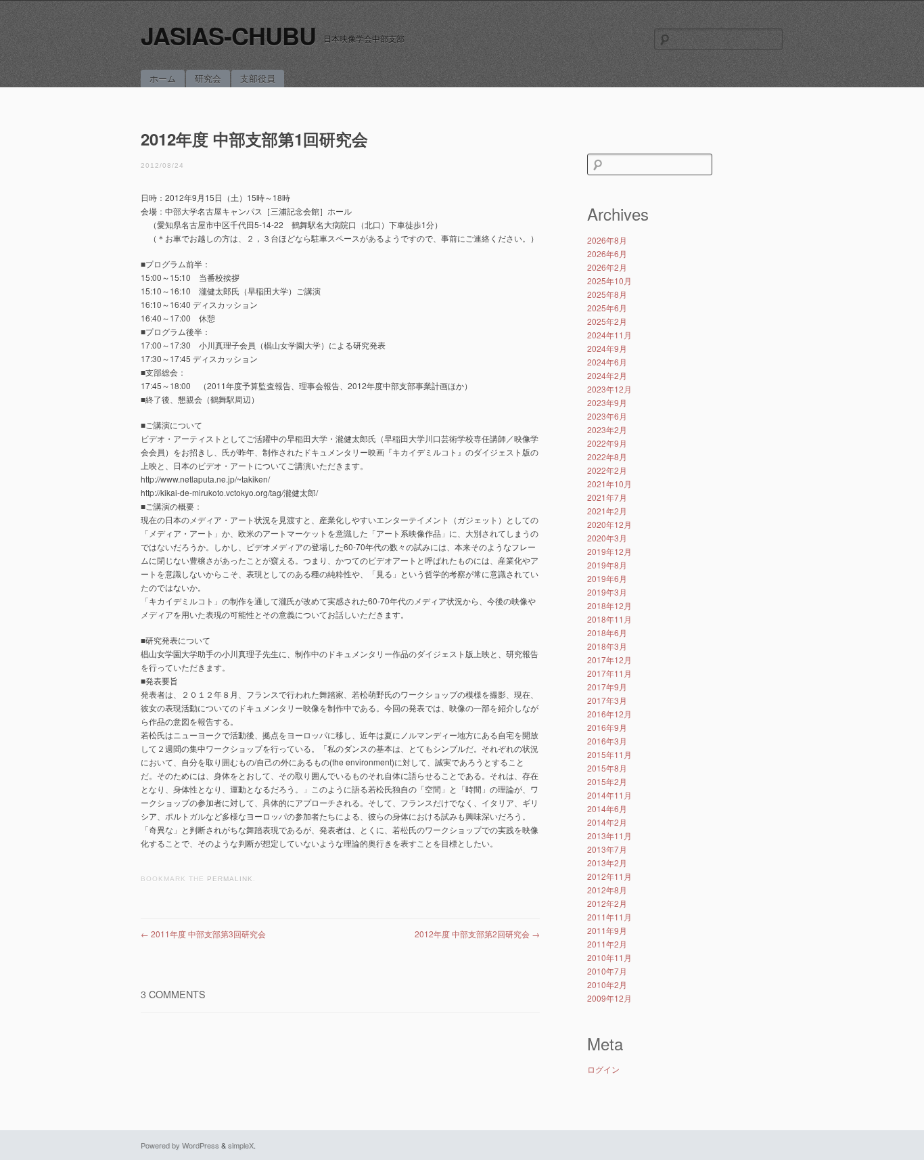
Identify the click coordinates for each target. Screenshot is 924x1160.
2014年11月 (609, 795)
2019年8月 (607, 565)
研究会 (208, 78)
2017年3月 (607, 700)
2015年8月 (607, 768)
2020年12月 (609, 524)
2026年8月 (607, 240)
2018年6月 (607, 632)
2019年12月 (609, 551)
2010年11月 (609, 957)
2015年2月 (607, 781)
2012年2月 (607, 903)
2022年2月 (607, 470)
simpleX (241, 1145)
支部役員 (257, 78)
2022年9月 (607, 443)
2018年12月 (609, 605)
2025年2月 (607, 321)
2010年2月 (607, 984)
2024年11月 (609, 334)
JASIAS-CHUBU (228, 35)
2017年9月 (607, 686)
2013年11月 (609, 835)
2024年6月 (607, 361)
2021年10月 (609, 483)
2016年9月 (607, 727)
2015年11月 (609, 754)
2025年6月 (607, 307)
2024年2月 (607, 375)
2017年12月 (609, 659)
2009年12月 (609, 998)
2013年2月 (607, 862)
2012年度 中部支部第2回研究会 (477, 933)
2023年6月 (607, 416)
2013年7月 (607, 849)
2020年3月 (607, 537)
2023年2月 (607, 429)
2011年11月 (609, 916)
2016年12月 (609, 713)
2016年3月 (607, 740)
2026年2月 (607, 267)
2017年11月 (609, 673)
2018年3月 (607, 646)
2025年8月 (607, 294)
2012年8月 (607, 889)
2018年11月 (609, 619)
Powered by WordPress (180, 1145)
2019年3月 (607, 592)
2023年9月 (607, 402)
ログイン (603, 1069)
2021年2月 (607, 510)
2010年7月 (607, 971)
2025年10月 (609, 280)
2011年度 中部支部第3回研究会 (203, 933)
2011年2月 (607, 944)
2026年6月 (607, 253)
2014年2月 (607, 822)
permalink (230, 879)
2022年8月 (607, 456)
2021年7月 (607, 497)
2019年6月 (607, 578)
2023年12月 (609, 389)
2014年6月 (607, 808)
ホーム (162, 78)
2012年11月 (609, 876)
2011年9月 (607, 930)
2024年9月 (607, 348)
